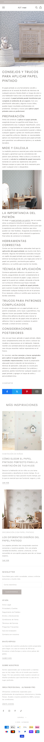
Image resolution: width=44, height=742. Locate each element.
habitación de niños (12, 454)
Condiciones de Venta (10, 620)
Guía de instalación (9, 631)
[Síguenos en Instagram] (9, 711)
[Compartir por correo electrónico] (37, 391)
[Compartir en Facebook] (7, 391)
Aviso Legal (6, 605)
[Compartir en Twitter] (17, 391)
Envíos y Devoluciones (10, 616)
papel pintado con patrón (20, 220)
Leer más (5, 483)
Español (21, 717)
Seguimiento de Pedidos (11, 612)
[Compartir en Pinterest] (27, 391)
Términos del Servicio (10, 623)
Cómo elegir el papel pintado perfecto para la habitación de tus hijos (20, 462)
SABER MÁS (7, 658)
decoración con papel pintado (18, 532)
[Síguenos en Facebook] (3, 711)
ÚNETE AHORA (8, 704)
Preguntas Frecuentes (10, 627)
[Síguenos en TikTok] (21, 711)
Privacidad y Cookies (9, 608)
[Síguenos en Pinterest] (15, 711)
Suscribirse (12, 592)
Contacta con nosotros (10, 634)
